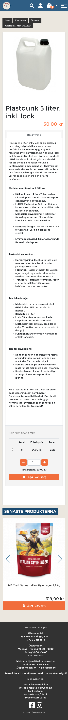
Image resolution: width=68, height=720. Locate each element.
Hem (7, 20)
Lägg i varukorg (36, 477)
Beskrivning (34, 134)
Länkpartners (35, 691)
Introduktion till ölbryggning (35, 687)
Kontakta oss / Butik (36, 694)
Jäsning (35, 20)
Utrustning (20, 20)
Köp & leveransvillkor (35, 684)
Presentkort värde (35, 697)
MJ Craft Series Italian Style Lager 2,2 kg (34, 585)
